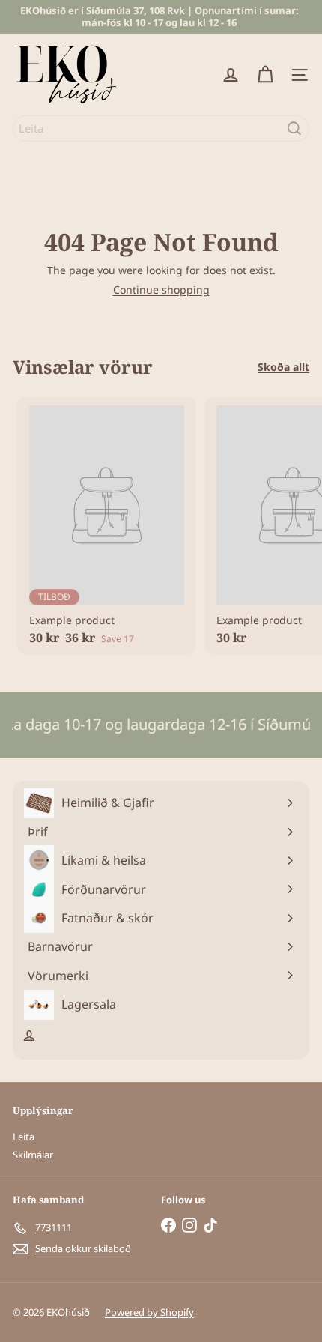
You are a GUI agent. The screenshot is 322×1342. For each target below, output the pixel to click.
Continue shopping (161, 289)
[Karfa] (265, 75)
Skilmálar (33, 1154)
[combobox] (161, 128)
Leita (23, 1136)
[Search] (294, 128)
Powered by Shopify (149, 1312)
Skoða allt (283, 367)
